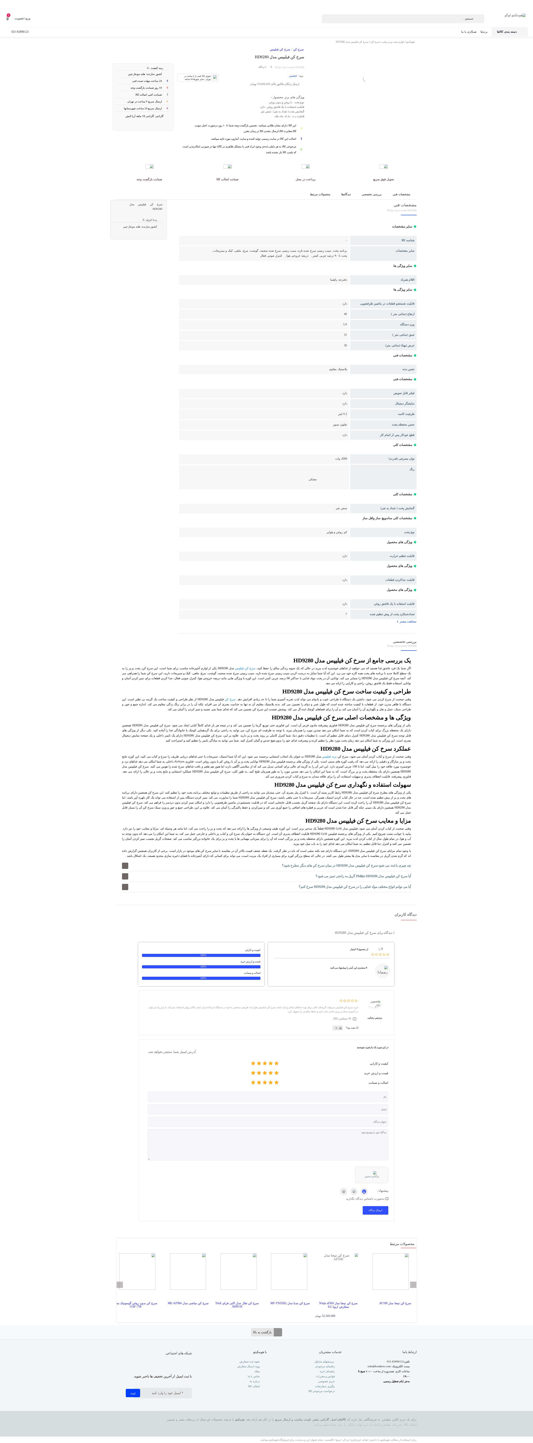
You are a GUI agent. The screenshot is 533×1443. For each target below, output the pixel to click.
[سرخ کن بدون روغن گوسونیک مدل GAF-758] (135, 1273)
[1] (397, 50)
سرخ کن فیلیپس (280, 49)
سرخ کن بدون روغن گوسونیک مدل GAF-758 (135, 1305)
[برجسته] (253, 1064)
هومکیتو (410, 41)
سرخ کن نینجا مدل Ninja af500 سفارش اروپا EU (338, 1305)
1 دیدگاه (262, 67)
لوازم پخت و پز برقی (393, 41)
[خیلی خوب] (259, 1064)
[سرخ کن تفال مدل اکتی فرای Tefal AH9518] (237, 1273)
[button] (266, 866)
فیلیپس (293, 75)
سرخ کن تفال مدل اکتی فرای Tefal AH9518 (237, 1305)
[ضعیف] (271, 1064)
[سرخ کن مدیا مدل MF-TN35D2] (287, 1273)
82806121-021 (395, 1361)
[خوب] (265, 1064)
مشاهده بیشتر (408, 621)
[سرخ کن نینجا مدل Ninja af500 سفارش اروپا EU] (338, 1273)
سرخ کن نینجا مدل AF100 (395, 1303)
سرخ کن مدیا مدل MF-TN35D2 (290, 1303)
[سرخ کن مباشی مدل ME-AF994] (186, 1273)
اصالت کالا (254, 1386)
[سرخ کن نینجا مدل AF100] (389, 1273)
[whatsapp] (182, 1364)
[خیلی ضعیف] (276, 1064)
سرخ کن (375, 41)
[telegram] (173, 1364)
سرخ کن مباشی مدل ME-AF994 (188, 1303)
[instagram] (190, 1364)
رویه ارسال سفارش (248, 1366)
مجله (257, 1371)
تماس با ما (253, 1376)
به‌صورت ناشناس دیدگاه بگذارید (365, 1198)
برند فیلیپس (329, 756)
